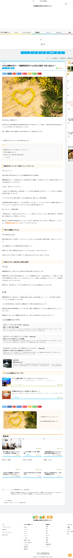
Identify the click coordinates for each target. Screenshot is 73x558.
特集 (69, 527)
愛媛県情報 (51, 52)
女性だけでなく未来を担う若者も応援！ (14, 154)
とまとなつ (27, 489)
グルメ (16, 32)
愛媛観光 (37, 32)
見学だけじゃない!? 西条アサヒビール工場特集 (13, 338)
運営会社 (4, 529)
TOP (3, 524)
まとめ (8, 157)
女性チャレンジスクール (14, 502)
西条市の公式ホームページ (13, 222)
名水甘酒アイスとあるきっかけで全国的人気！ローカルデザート (17, 350)
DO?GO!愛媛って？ (5, 32)
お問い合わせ (5, 534)
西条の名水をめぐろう (18, 362)
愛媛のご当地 (27, 540)
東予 (47, 531)
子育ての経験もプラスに (10, 152)
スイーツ (26, 529)
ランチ (25, 533)
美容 (61, 52)
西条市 (24, 502)
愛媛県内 (26, 547)
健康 (34, 52)
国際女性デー (6, 502)
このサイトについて (6, 527)
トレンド (25, 52)
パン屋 (25, 538)
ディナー (26, 535)
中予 (47, 528)
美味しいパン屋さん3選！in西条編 (11, 327)
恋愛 (42, 52)
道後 (47, 526)
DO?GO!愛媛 (41, 556)
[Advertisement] (36, 18)
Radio (69, 529)
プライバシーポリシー (7, 532)
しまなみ (26, 544)
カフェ (25, 531)
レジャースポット (27, 32)
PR (68, 533)
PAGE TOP (70, 555)
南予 (47, 533)
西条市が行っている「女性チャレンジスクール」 (16, 149)
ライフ (48, 32)
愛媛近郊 (26, 549)
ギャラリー (59, 32)
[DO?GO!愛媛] (43, 2)
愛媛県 (21, 502)
